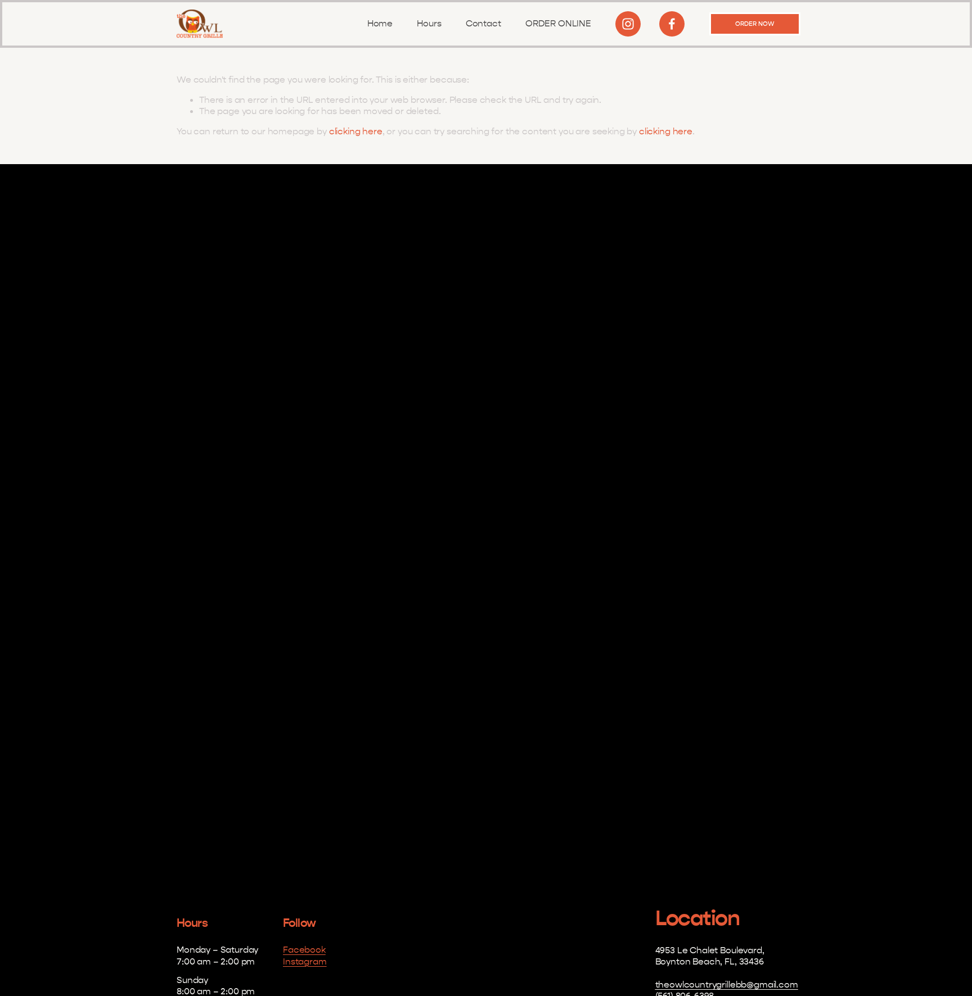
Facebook (304, 950)
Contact (483, 24)
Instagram (305, 962)
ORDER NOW (754, 24)
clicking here (355, 131)
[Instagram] (628, 24)
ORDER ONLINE (558, 24)
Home (380, 24)
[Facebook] (672, 24)
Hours (429, 24)
